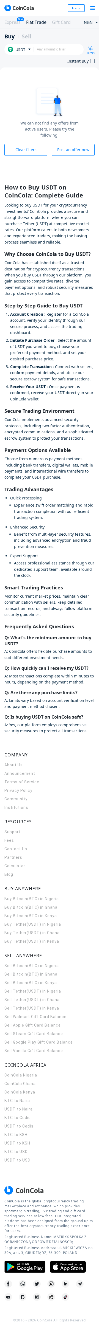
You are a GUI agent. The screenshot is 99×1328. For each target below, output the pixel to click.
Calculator (14, 866)
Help (76, 8)
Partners (13, 857)
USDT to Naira (18, 1109)
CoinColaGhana (20, 1083)
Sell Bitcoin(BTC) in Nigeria (31, 965)
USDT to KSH (17, 1143)
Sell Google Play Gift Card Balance (38, 1042)
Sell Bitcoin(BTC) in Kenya (30, 983)
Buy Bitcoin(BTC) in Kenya (30, 916)
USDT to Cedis (19, 1126)
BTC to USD (16, 1151)
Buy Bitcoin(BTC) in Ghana (30, 907)
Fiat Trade (36, 22)
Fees (9, 840)
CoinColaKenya (19, 1092)
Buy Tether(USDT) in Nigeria (32, 924)
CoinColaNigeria (20, 1075)
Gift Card (61, 22)
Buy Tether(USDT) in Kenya (31, 941)
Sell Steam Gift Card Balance (33, 1034)
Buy (9, 36)
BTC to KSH (16, 1134)
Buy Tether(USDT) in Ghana (32, 933)
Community (16, 799)
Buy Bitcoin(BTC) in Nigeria (31, 899)
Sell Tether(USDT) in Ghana (32, 1000)
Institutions (16, 807)
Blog (8, 874)
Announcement (19, 773)
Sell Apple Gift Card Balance (32, 1025)
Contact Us (15, 849)
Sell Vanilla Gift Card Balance (33, 1051)
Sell (26, 36)
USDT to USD (17, 1160)
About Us (13, 765)
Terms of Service (21, 782)
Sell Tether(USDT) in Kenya (31, 1008)
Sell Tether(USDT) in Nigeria (32, 991)
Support (12, 832)
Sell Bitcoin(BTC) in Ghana (30, 974)
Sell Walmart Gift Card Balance (35, 1017)
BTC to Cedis (17, 1117)
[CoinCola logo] (19, 8)
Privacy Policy (18, 790)
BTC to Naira (17, 1100)
